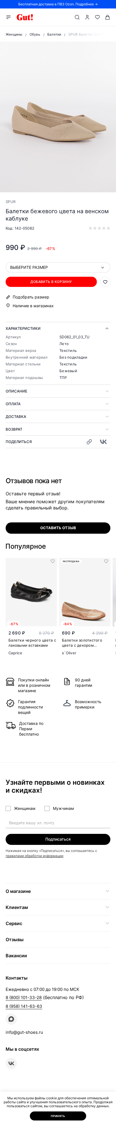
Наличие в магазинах (33, 305)
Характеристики (23, 328)
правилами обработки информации (34, 856)
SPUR (10, 201)
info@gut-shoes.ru (24, 1032)
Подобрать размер (31, 297)
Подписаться (58, 839)
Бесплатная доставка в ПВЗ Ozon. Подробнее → (58, 4)
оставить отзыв (58, 528)
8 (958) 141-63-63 (24, 1006)
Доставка (16, 416)
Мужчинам (63, 808)
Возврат (14, 429)
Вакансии (16, 955)
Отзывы (15, 939)
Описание (16, 391)
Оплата (13, 404)
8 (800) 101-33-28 (24, 997)
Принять (58, 1116)
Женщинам (24, 808)
